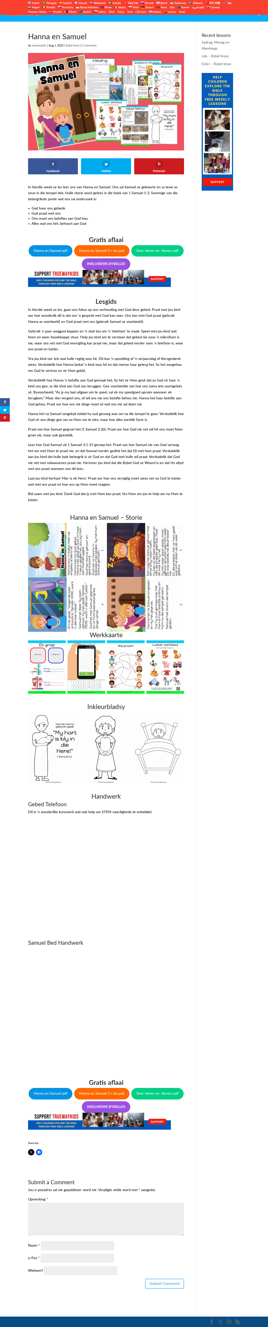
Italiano (122, 7)
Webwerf (35, 1270)
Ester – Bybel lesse (216, 64)
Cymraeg (215, 7)
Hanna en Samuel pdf (50, 251)
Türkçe (120, 12)
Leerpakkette (244, 13)
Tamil (130, 12)
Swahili (87, 12)
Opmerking (38, 1199)
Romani (185, 7)
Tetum (163, 7)
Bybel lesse (72, 45)
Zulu (172, 7)
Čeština (101, 12)
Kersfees (224, 13)
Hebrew (156, 12)
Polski (135, 7)
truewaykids (39, 45)
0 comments (89, 45)
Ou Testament (174, 13)
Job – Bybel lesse (215, 56)
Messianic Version (37, 12)
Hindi (111, 12)
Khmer (107, 7)
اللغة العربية (198, 7)
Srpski (182, 12)
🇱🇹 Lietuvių (170, 12)
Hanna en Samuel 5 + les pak (101, 251)
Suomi (142, 12)
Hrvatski (57, 12)
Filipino (72, 12)
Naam (34, 1245)
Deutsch (149, 7)
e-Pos (34, 1258)
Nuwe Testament (201, 13)
